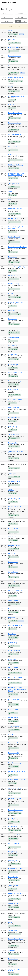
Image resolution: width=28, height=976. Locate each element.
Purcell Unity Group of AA (15, 868)
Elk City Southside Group (15, 677)
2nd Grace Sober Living (14, 237)
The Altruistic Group (13, 434)
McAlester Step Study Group (16, 96)
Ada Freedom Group (14, 498)
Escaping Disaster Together (16, 381)
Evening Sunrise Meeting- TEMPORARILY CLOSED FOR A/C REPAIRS (17, 689)
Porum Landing (12, 860)
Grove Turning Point (14, 699)
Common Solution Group (15, 609)
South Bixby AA (12, 930)
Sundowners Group (13, 183)
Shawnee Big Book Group (15, 893)
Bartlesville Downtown (14, 545)
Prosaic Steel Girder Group (15, 302)
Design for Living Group (15, 625)
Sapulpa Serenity (13, 885)
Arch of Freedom (13, 528)
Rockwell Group (12, 155)
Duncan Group (12, 642)
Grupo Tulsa (11, 734)
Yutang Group (12, 473)
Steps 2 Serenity (12, 426)
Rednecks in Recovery (14, 418)
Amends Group (12, 520)
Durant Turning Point (14, 650)
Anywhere (20, 13)
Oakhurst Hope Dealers (15, 835)
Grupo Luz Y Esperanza (14, 709)
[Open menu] (25, 2)
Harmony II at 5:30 (13, 47)
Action (10, 31)
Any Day (6, 17)
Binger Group (12, 553)
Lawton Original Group (14, 56)
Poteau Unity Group (13, 408)
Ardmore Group (12, 537)
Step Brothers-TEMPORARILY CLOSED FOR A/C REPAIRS (16, 174)
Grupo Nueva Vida (13, 717)
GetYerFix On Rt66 (13, 275)
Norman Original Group (15, 113)
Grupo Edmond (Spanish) (15, 399)
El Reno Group (12, 659)
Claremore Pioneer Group (15, 590)
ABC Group (11, 490)
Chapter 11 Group (13, 572)
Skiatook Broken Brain (14, 912)
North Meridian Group (14, 123)
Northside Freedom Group (15, 810)
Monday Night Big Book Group (16, 771)
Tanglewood (11, 950)
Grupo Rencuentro (13, 726)
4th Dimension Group (14, 481)
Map (23, 21)
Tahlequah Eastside (13, 337)
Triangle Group (12, 463)
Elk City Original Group (14, 667)
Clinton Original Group (14, 600)
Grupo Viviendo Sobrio (14, 743)
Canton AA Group (13, 562)
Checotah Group (13, 582)
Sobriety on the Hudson (15, 329)
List (18, 21)
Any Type (6, 21)
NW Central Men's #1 (14, 826)
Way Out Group (12, 346)
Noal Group (11, 104)
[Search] (12, 13)
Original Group (12, 146)
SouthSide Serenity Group (15, 939)
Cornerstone (11, 617)
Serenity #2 (11, 310)
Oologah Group (12, 852)
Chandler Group (12, 354)
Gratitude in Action (13, 389)
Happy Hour (11, 39)
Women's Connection (14, 218)
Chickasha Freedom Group (15, 372)
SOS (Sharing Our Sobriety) (15, 165)
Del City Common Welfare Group (17, 247)
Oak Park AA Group (13, 284)
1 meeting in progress (14, 26)
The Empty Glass (13, 443)
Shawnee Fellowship (14, 904)
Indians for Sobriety (13, 753)
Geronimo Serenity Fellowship (16, 267)
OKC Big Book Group (14, 843)
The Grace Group (13, 959)
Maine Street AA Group (14, 763)
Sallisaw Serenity (13, 877)
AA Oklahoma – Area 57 (9, 2)
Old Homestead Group (14, 134)
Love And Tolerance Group (15, 77)
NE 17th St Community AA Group (17, 779)
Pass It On (11, 294)
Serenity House (12, 319)
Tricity (10, 191)
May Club (10, 86)
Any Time (20, 17)
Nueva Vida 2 (12, 818)
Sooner (10, 922)
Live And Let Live (12, 66)
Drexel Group (12, 634)
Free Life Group (12, 257)
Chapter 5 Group (13, 364)
